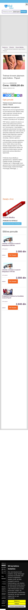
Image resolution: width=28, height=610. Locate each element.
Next (23, 63)
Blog (3, 576)
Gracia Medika (20, 47)
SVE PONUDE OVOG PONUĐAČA (12, 223)
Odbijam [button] (17, 603)
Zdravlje (11, 47)
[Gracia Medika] (14, 209)
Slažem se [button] (17, 601)
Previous (5, 63)
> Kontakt (4, 583)
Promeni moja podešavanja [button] (17, 606)
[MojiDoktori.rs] (7, 6)
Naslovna (5, 47)
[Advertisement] (14, 31)
